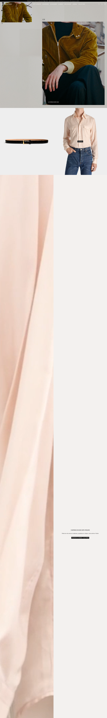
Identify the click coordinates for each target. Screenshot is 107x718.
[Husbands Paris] (6, 4)
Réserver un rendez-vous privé (80, 537)
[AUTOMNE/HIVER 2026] (53, 54)
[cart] (105, 4)
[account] (102, 4)
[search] (99, 4)
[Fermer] (105, 1)
